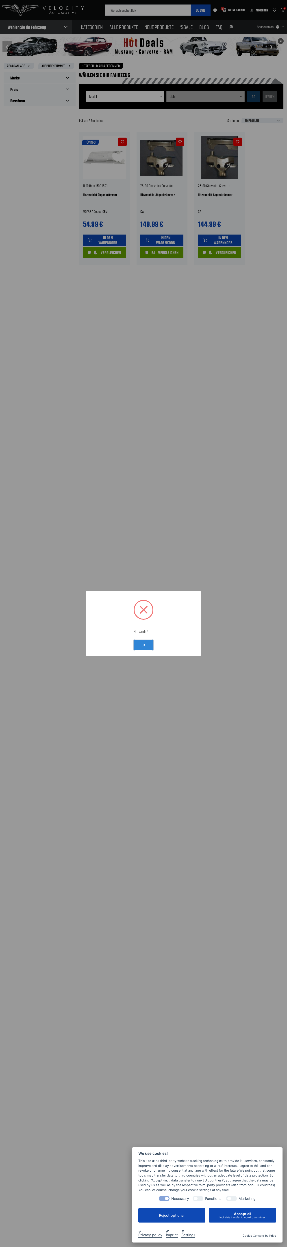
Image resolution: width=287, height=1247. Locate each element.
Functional (213, 1199)
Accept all (242, 1215)
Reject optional (172, 1215)
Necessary (180, 1199)
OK (143, 645)
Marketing (247, 1199)
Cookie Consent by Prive (259, 1235)
